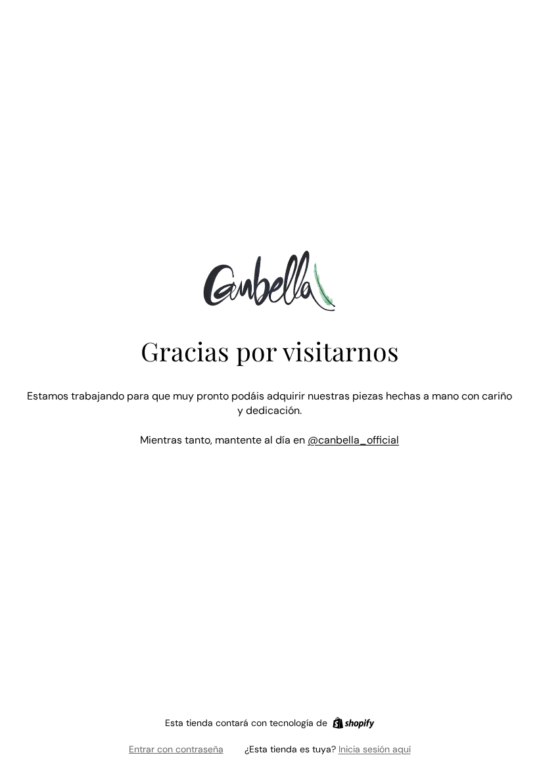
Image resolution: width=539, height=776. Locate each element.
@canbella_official (353, 440)
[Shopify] (353, 723)
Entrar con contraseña (176, 749)
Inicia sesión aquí (375, 749)
